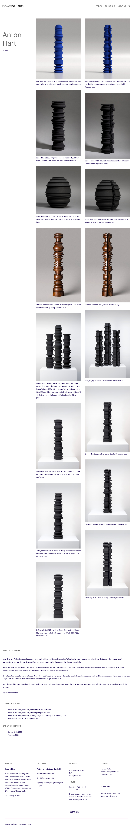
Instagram (74, 812)
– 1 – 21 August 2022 (23, 718)
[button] (129, 6)
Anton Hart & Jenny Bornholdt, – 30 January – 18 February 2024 (37, 716)
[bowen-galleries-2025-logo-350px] (13, 5)
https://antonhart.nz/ (10, 693)
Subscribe (105, 786)
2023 (13, 735)
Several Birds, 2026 (15, 732)
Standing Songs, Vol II (38, 713)
